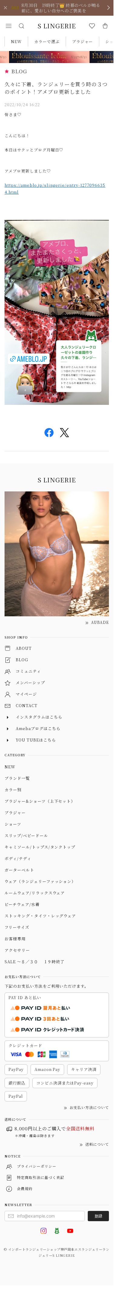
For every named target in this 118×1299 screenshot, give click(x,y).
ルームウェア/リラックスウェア (35, 893)
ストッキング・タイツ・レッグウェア (40, 916)
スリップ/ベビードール (26, 835)
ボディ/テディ (18, 858)
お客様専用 (15, 939)
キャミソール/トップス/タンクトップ (40, 847)
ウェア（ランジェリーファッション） (40, 881)
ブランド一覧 (17, 778)
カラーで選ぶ (47, 41)
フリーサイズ (17, 927)
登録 (98, 1216)
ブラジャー (82, 41)
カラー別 (13, 789)
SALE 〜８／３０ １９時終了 (34, 961)
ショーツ (13, 824)
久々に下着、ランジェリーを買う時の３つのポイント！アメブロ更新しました (56, 88)
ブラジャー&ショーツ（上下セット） (40, 801)
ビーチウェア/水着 (22, 904)
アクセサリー (17, 950)
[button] (8, 25)
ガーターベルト (19, 870)
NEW (16, 41)
